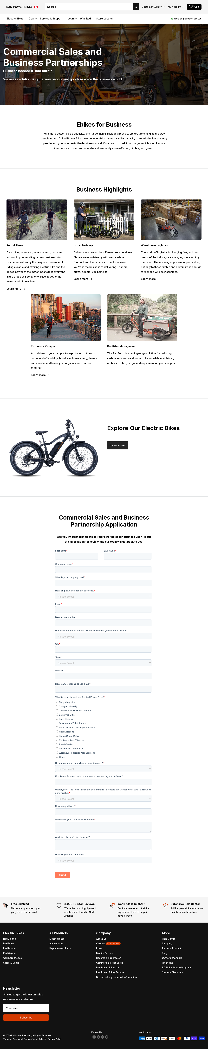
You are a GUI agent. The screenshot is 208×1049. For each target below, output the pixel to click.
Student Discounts (172, 972)
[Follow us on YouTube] (106, 1037)
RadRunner (9, 948)
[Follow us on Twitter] (98, 1037)
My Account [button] (174, 6)
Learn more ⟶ (15, 288)
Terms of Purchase (12, 1039)
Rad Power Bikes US (107, 967)
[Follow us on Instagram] (102, 1037)
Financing (167, 962)
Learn (71, 18)
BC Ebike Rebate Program (176, 967)
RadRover (8, 943)
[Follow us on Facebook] (94, 1037)
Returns (42, 1039)
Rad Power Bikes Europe (110, 972)
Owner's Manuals (172, 957)
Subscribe (26, 1017)
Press (99, 948)
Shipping (167, 943)
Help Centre (169, 938)
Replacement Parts (60, 948)
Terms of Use (30, 1039)
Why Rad (85, 18)
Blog (164, 953)
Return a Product (171, 948)
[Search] (136, 6)
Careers (108, 943)
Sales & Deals (11, 962)
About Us (101, 938)
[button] (153, 7)
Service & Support (51, 18)
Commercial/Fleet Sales (109, 962)
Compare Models (13, 957)
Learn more (117, 445)
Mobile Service (104, 953)
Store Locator (104, 18)
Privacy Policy (54, 1039)
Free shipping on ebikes (188, 18)
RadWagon (9, 953)
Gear (32, 18)
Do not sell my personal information (116, 977)
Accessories (56, 943)
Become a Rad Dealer (108, 957)
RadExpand (9, 938)
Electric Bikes (14, 18)
